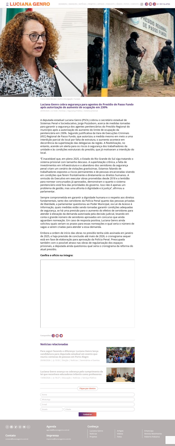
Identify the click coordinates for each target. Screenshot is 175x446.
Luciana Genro (96, 431)
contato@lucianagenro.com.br (16, 439)
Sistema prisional (91, 110)
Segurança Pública (74, 110)
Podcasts (110, 4)
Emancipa (73, 4)
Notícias (82, 4)
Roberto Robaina (152, 436)
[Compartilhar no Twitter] (61, 335)
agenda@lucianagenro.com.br (57, 430)
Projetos (92, 4)
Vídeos (119, 4)
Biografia (63, 4)
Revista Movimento (153, 433)
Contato (135, 4)
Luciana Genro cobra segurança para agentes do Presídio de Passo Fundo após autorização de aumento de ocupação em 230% (87, 106)
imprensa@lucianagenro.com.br (58, 439)
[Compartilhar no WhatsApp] (53, 335)
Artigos (100, 4)
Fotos (126, 4)
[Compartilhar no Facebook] (57, 335)
